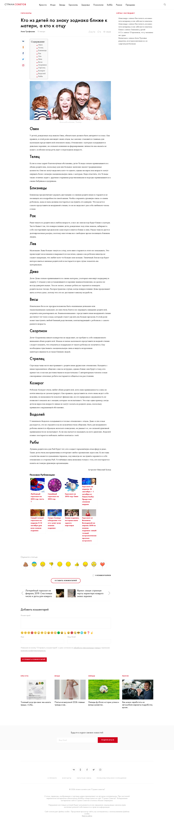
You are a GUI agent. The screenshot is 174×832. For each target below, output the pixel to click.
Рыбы (40, 76)
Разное (119, 4)
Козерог (41, 71)
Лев (39, 56)
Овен (40, 45)
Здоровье (85, 4)
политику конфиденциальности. (33, 650)
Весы (40, 62)
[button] (22, 593)
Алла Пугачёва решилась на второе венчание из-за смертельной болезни (132, 41)
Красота (43, 4)
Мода (52, 4)
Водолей (41, 73)
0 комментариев (103, 575)
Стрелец (41, 68)
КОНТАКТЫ (66, 778)
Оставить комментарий (66, 581)
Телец (40, 48)
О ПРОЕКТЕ (52, 778)
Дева (40, 59)
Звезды (62, 4)
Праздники (130, 4)
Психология (98, 4)
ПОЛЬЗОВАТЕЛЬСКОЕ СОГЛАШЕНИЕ (111, 778)
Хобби (109, 4)
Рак (39, 53)
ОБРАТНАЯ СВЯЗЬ (84, 778)
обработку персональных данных (87, 647)
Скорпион (42, 65)
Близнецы (42, 50)
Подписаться (107, 740)
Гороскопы (73, 4)
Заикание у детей (138, 29)
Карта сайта (87, 816)
